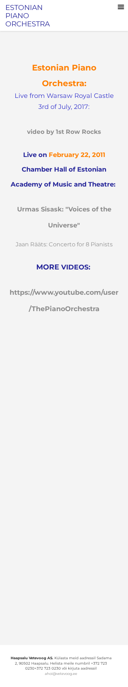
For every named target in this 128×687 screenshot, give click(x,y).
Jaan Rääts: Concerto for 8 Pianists (64, 244)
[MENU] (121, 7)
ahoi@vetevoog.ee (61, 673)
